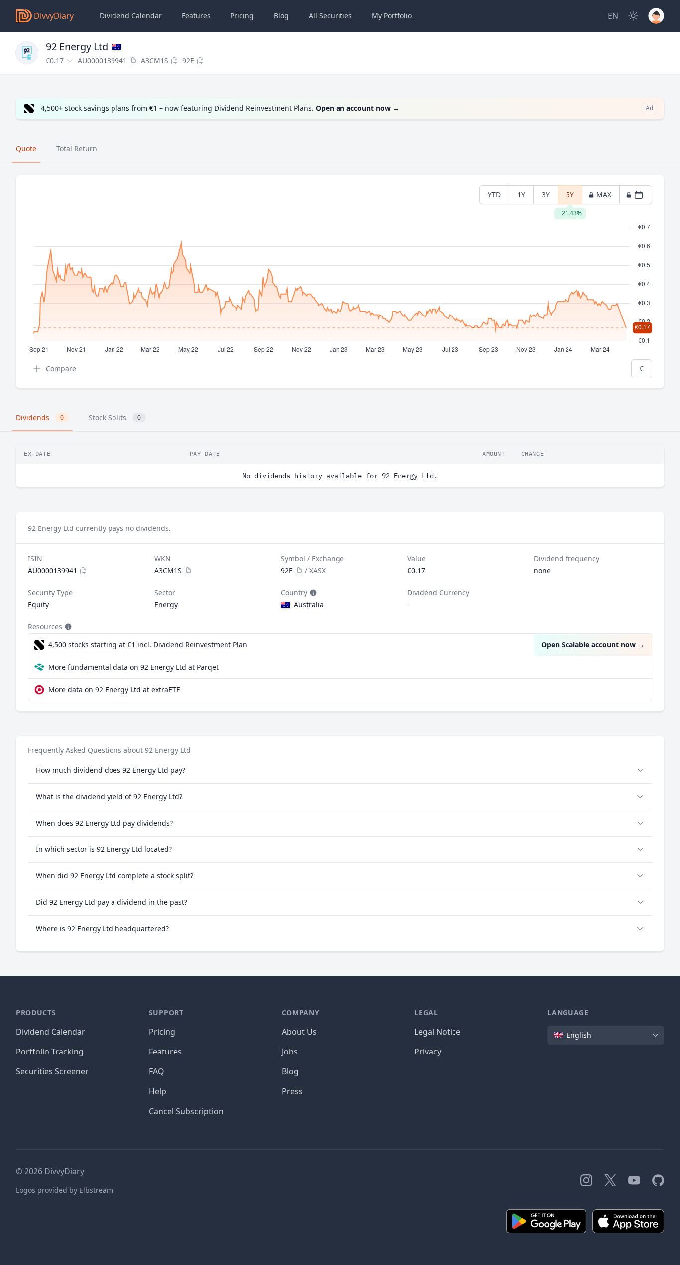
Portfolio (392, 15)
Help (157, 1091)
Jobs (290, 1051)
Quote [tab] (26, 148)
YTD (494, 194)
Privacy (427, 1051)
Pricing (242, 15)
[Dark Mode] (633, 16)
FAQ (156, 1071)
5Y (570, 197)
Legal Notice (437, 1031)
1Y (521, 194)
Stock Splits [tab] (115, 417)
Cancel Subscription (186, 1111)
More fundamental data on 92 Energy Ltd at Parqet (133, 667)
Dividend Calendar (131, 15)
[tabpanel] (340, 282)
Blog (290, 1071)
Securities (330, 15)
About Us (299, 1031)
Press (292, 1091)
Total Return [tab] (76, 148)
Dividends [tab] (40, 417)
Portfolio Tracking (50, 1051)
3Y (546, 194)
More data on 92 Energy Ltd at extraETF (114, 689)
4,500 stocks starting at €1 (147, 644)
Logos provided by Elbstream (64, 1190)
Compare (61, 368)
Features (196, 15)
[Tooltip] (312, 593)
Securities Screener (52, 1071)
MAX (603, 194)
